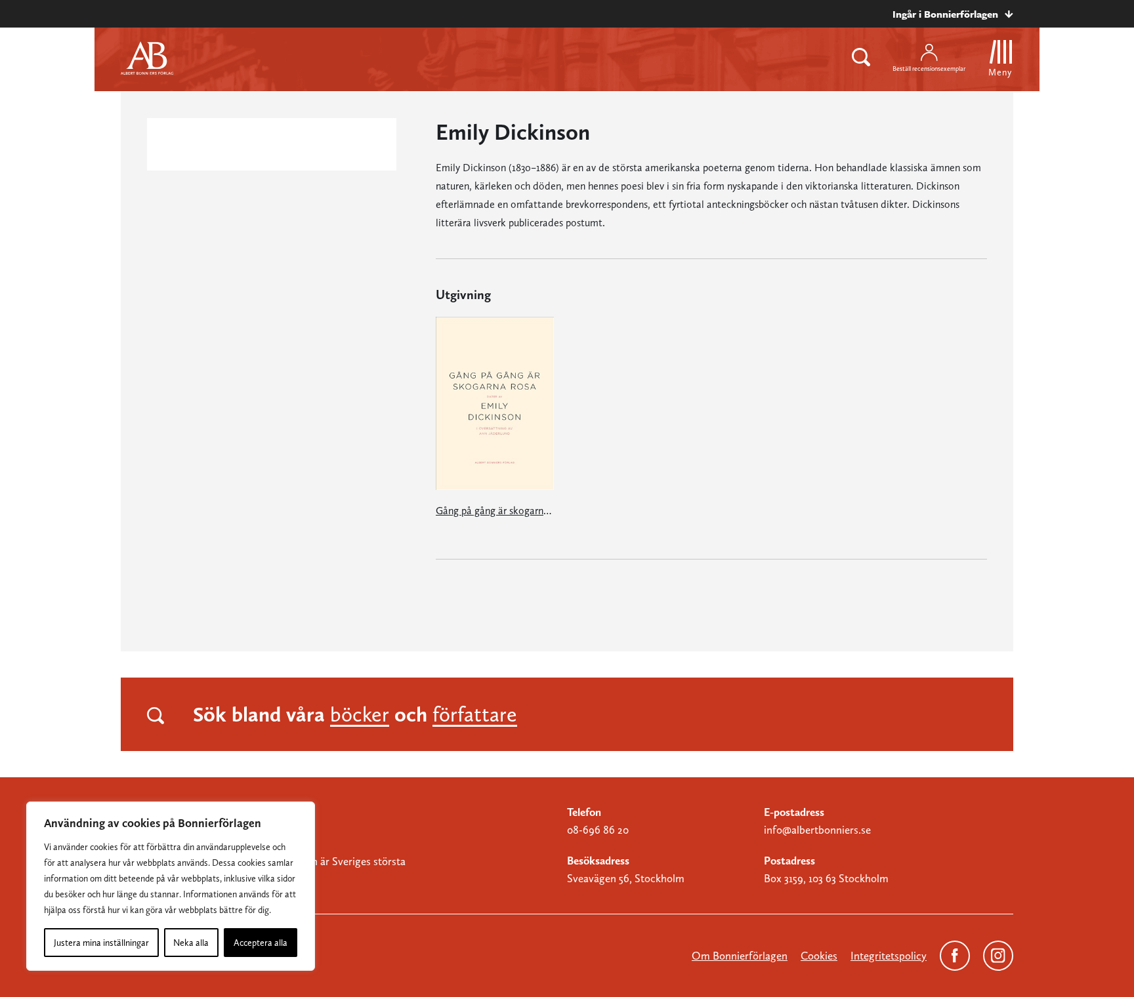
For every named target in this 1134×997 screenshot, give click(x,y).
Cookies (819, 955)
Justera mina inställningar (101, 942)
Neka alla (191, 942)
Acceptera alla (260, 942)
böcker (359, 714)
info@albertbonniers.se (817, 829)
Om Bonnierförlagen (740, 955)
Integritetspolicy (888, 955)
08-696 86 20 (598, 829)
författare (474, 714)
